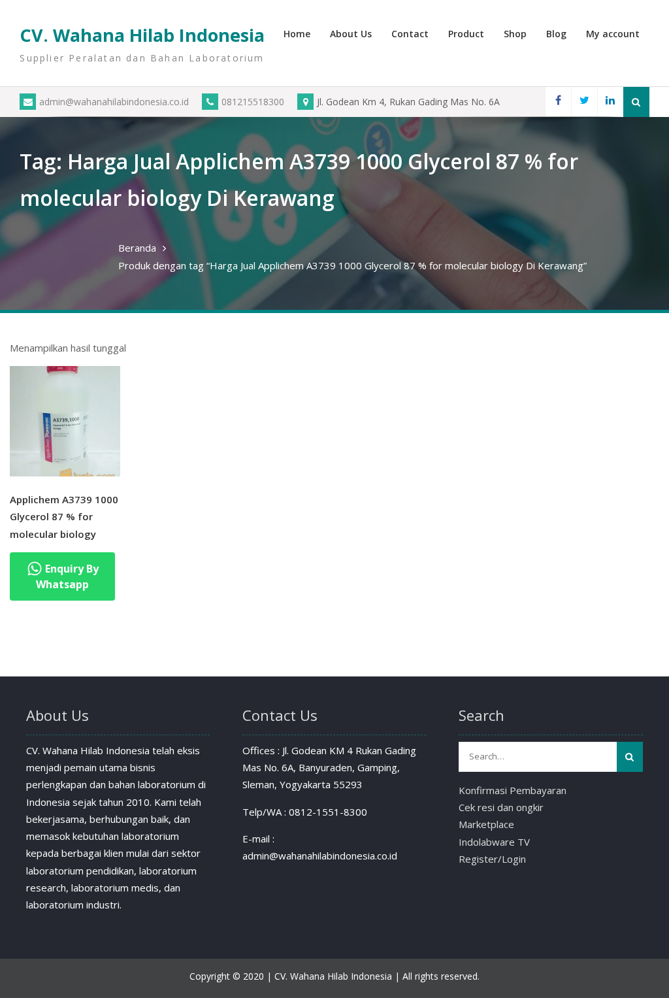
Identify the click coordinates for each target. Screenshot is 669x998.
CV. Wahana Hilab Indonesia (142, 35)
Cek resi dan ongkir (501, 807)
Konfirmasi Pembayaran (512, 790)
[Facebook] (558, 101)
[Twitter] (584, 101)
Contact (410, 33)
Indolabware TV (494, 841)
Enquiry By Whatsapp (67, 576)
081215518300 (252, 101)
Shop (515, 33)
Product (466, 33)
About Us (351, 33)
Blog (556, 33)
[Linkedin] (610, 101)
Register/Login (492, 858)
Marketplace (486, 824)
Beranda (137, 247)
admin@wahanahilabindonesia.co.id (114, 101)
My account (613, 33)
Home (297, 33)
